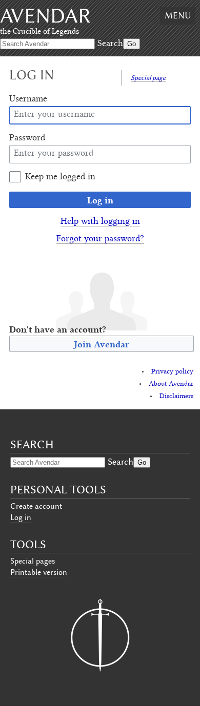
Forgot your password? (100, 239)
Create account (36, 506)
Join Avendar (101, 344)
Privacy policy (172, 372)
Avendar (45, 15)
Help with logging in (100, 222)
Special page (148, 77)
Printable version (38, 572)
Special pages (32, 561)
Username (28, 99)
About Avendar (171, 384)
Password (27, 138)
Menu (178, 15)
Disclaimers (176, 396)
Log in (100, 200)
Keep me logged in (60, 177)
